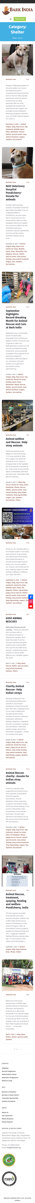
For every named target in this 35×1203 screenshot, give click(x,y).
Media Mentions (7, 1119)
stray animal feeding (19, 750)
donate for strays (12, 249)
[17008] (17, 60)
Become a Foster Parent (10, 1095)
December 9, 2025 (12, 124)
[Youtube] (30, 606)
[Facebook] (30, 596)
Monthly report (19, 129)
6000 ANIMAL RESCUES (14, 620)
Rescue (21, 132)
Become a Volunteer (9, 1092)
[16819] (17, 523)
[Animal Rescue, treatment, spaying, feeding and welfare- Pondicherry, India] (17, 871)
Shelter (8, 134)
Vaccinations (17, 139)
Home (14, 38)
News (8, 132)
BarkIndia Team (11, 79)
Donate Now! (19, 19)
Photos (16, 384)
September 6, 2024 (12, 580)
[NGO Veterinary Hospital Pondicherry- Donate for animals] (17, 162)
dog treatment (21, 949)
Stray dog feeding (20, 495)
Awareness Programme (10, 1077)
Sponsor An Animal (8, 1101)
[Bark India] (17, 10)
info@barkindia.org (14, 1148)
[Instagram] (30, 601)
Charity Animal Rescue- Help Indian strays (15, 689)
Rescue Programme (9, 1071)
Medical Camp (7, 1081)
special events (17, 134)
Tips (13, 262)
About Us (5, 1112)
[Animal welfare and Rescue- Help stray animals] (17, 415)
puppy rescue (11, 593)
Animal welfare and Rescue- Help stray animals (16, 442)
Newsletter (14, 132)
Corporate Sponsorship (10, 1098)
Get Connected (7, 1116)
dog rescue (20, 127)
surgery (21, 137)
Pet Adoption (15, 835)
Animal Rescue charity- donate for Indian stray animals (17, 777)
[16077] (17, 975)
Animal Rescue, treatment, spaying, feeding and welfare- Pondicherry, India (17, 901)
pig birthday (23, 590)
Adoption (5, 1068)
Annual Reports (7, 1122)
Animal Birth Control (9, 1074)
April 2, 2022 (10, 1034)
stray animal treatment (20, 259)
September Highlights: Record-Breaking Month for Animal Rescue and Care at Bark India (16, 319)
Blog (13, 127)
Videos (18, 500)
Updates (9, 139)
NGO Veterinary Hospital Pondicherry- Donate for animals (15, 192)
